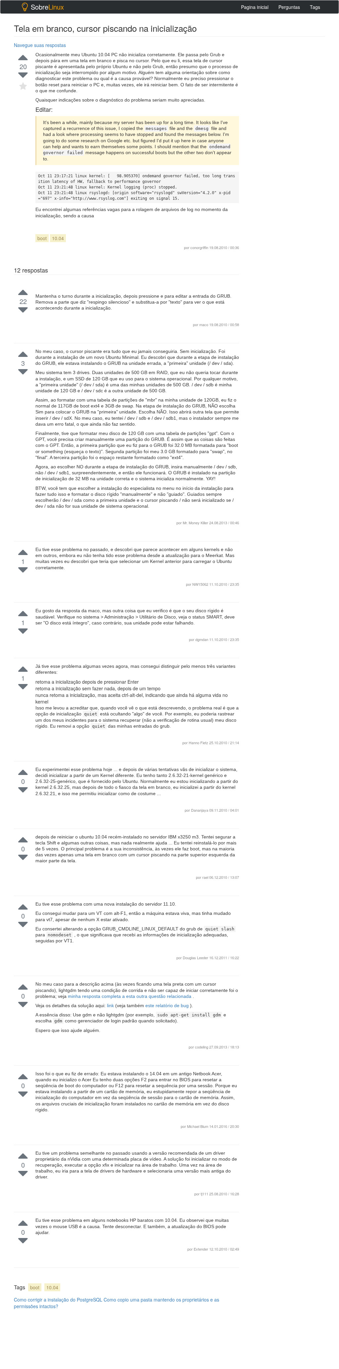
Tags (315, 7)
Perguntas (289, 7)
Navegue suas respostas (40, 45)
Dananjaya (200, 810)
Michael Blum (198, 1126)
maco (204, 324)
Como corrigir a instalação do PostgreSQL (58, 1299)
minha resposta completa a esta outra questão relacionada (130, 996)
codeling (202, 1046)
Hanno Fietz (199, 742)
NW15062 (200, 584)
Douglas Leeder (196, 957)
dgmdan (202, 639)
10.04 (58, 238)
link (111, 1005)
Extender (201, 1249)
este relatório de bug (167, 1005)
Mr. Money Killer (196, 522)
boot (42, 238)
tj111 (205, 1193)
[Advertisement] (293, 675)
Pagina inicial (254, 7)
